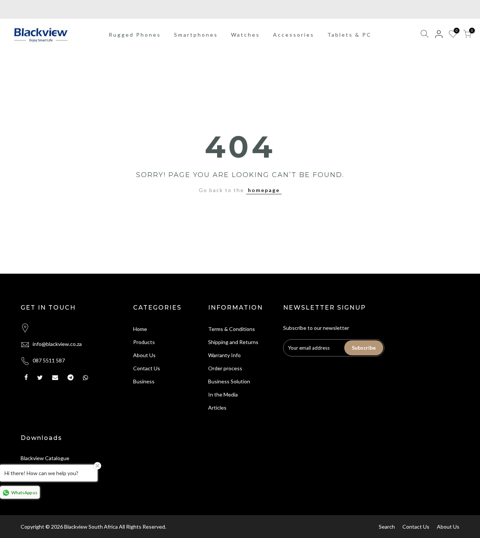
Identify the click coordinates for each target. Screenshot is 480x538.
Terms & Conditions (231, 329)
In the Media (223, 394)
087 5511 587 (49, 360)
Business (143, 381)
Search (387, 526)
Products (144, 342)
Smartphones (196, 34)
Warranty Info (224, 355)
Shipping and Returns (233, 342)
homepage (264, 190)
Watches (245, 34)
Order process (225, 368)
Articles (217, 407)
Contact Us (146, 368)
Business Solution (229, 381)
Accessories (293, 34)
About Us (144, 355)
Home (140, 329)
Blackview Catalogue (45, 458)
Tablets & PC (349, 34)
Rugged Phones (135, 34)
